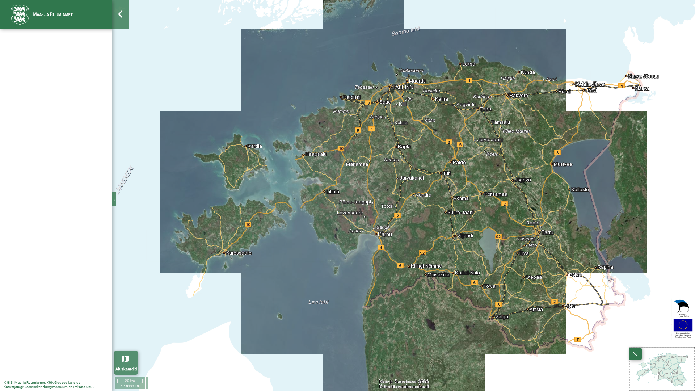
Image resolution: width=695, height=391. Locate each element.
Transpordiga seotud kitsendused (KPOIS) (58, 206)
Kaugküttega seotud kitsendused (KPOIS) (58, 241)
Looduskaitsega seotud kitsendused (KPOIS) (58, 137)
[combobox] (56, 38)
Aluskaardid (126, 369)
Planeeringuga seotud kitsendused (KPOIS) (58, 93)
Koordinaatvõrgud (37, 294)
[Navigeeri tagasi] (120, 77)
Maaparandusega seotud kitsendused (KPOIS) (58, 154)
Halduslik (34, 85)
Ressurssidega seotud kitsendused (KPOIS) (58, 172)
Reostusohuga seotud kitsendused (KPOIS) (58, 180)
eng (102, 14)
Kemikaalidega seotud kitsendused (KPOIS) (58, 258)
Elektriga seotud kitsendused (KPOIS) (58, 224)
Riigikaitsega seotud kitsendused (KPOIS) (58, 102)
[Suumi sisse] (120, 37)
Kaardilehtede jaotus (40, 306)
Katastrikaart (32, 282)
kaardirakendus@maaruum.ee (48, 387)
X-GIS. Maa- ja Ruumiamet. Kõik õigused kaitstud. (43, 382)
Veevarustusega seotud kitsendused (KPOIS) (58, 250)
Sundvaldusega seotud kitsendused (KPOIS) (58, 111)
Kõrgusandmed (34, 318)
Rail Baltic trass (34, 64)
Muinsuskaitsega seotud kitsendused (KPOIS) (58, 163)
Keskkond (35, 128)
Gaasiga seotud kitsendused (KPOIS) (58, 232)
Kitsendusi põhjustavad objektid (52, 76)
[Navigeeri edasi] (120, 91)
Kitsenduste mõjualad (41, 270)
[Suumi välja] (120, 51)
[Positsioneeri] (120, 64)
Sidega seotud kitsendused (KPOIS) (58, 215)
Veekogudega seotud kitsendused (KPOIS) (58, 145)
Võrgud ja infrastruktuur (51, 189)
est (87, 14)
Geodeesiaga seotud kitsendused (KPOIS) (58, 198)
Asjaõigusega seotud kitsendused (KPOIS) (58, 119)
